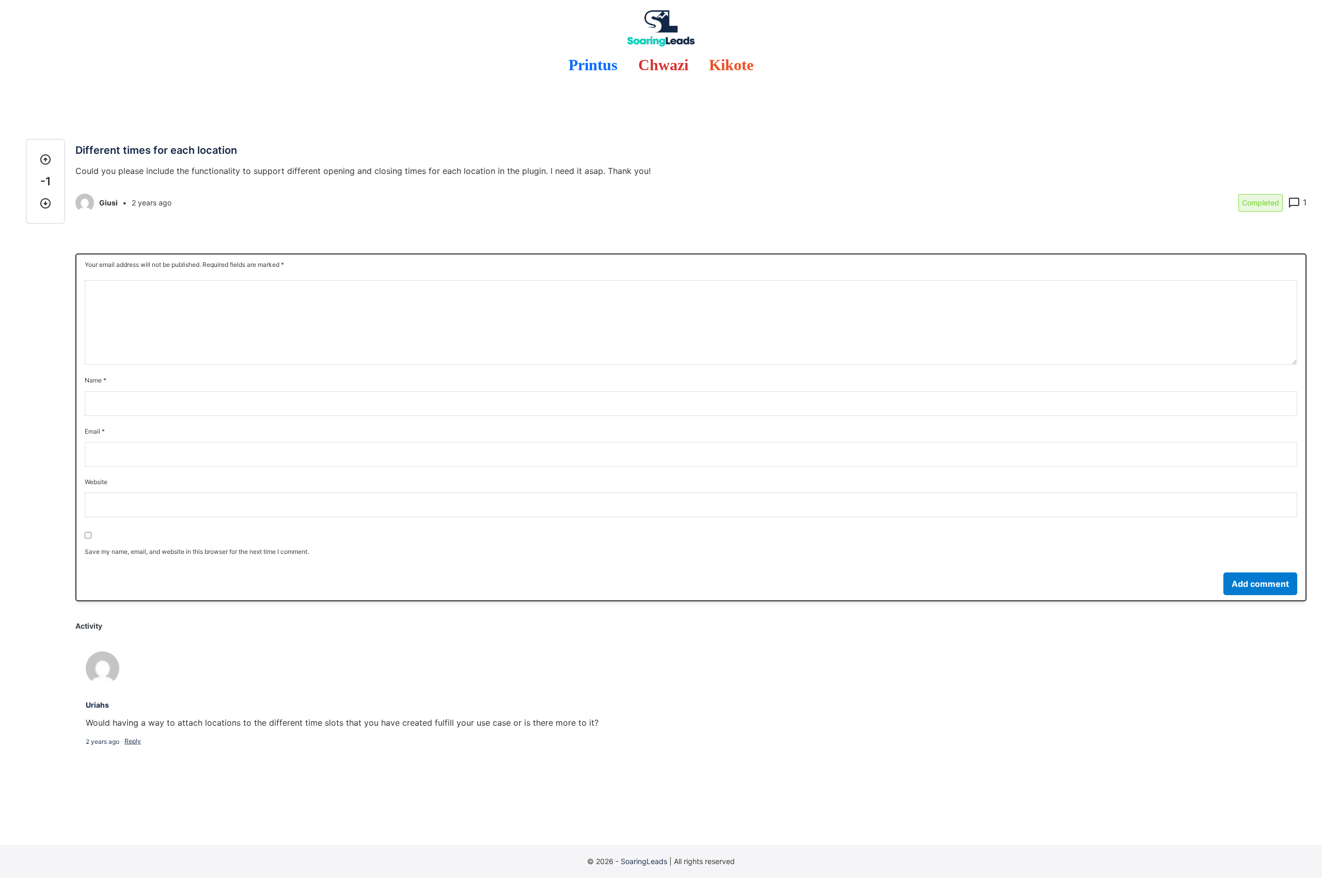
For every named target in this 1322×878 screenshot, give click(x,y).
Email (95, 431)
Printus (593, 64)
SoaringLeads (644, 861)
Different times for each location (156, 150)
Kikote (731, 64)
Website (96, 482)
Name (95, 380)
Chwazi (663, 64)
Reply (132, 741)
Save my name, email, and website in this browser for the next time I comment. (197, 551)
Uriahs (97, 704)
